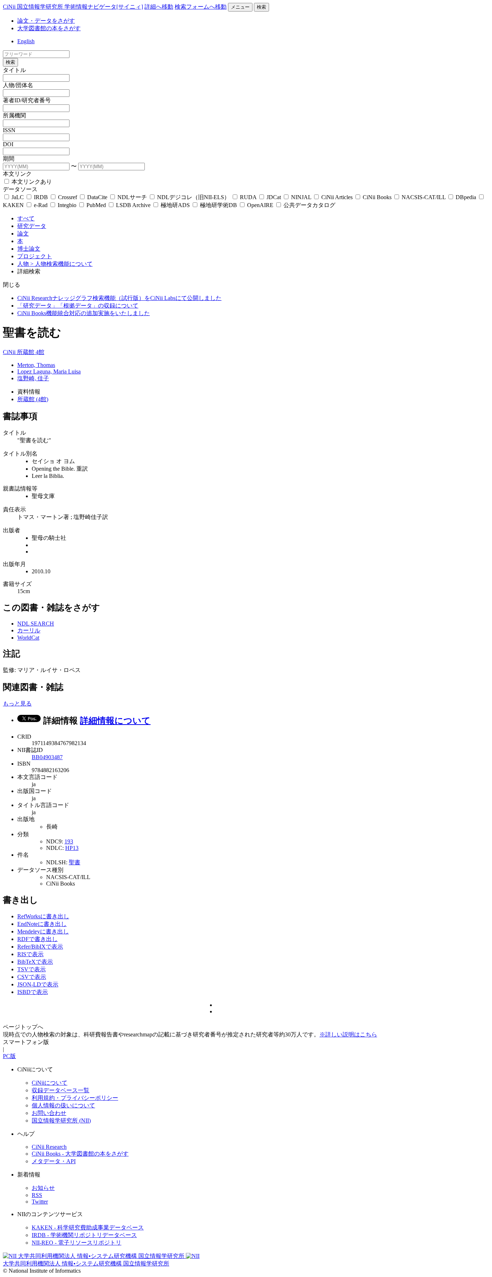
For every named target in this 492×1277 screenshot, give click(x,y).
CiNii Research (49, 1147)
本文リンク (17, 174)
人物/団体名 (18, 85)
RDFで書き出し (37, 939)
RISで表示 (30, 954)
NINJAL (301, 197)
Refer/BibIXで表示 (40, 947)
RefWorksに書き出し (43, 916)
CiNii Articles (337, 197)
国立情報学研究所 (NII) (61, 1120)
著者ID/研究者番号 (27, 100)
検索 (261, 7)
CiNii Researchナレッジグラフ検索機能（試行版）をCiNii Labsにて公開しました (119, 298)
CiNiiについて (49, 1083)
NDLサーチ (132, 197)
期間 (8, 159)
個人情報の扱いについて (63, 1105)
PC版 (9, 1056)
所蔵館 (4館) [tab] (32, 399)
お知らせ (43, 1188)
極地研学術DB (218, 205)
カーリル (28, 630)
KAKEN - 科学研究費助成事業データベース (88, 1227)
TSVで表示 (31, 969)
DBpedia (466, 197)
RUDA (248, 197)
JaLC (17, 197)
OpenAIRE (260, 205)
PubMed (96, 205)
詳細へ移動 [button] (158, 7)
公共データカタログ (308, 205)
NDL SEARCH (35, 623)
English (26, 41)
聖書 (74, 862)
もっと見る (17, 703)
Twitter (40, 1201)
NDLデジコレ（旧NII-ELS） (193, 197)
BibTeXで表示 (35, 962)
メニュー (240, 7)
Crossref (68, 197)
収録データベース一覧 (60, 1090)
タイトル (14, 70)
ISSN (9, 130)
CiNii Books (377, 197)
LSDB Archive (133, 205)
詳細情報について (115, 720)
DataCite (97, 197)
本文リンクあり (31, 182)
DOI (8, 144)
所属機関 (14, 115)
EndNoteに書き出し (42, 924)
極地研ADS (175, 205)
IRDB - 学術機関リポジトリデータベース (84, 1235)
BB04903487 (47, 757)
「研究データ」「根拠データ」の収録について (77, 306)
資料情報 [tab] (28, 392)
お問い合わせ (49, 1113)
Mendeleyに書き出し (43, 931)
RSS (37, 1195)
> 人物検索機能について (61, 264)
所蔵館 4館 (30, 352)
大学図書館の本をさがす (49, 28)
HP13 (72, 848)
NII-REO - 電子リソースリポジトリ (76, 1243)
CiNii (10, 352)
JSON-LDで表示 (37, 984)
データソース (20, 189)
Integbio (67, 205)
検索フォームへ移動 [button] (201, 7)
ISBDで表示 (32, 992)
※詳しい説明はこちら (348, 1034)
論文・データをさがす (46, 21)
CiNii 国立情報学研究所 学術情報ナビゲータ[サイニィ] (73, 7)
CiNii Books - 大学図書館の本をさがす (80, 1154)
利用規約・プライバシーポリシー (75, 1098)
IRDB (40, 197)
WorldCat (28, 638)
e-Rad (40, 205)
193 (68, 841)
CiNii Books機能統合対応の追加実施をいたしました (83, 313)
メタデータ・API (54, 1161)
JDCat (273, 197)
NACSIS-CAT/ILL (423, 197)
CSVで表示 (31, 977)
